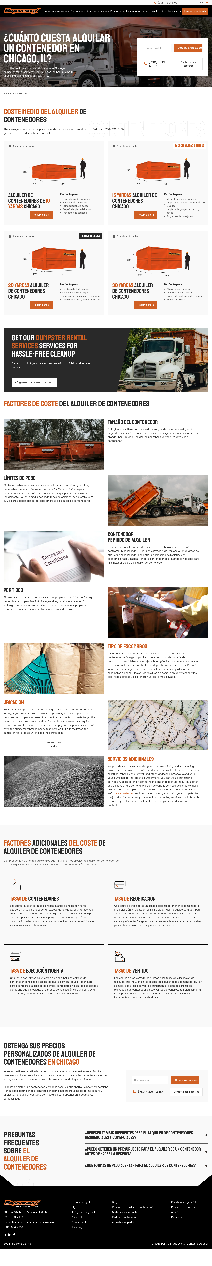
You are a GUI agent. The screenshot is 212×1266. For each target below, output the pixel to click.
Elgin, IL (76, 1207)
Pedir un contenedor (124, 1217)
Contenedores (100, 11)
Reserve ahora (42, 214)
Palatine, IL (78, 1227)
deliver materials (124, 793)
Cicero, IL (77, 1217)
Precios (74, 11)
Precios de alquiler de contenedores (133, 1207)
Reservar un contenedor (195, 11)
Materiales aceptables (125, 1212)
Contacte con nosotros (188, 64)
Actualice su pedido (124, 1222)
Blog (115, 1202)
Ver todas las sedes (54, 744)
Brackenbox (10, 93)
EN (201, 2)
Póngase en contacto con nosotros (127, 11)
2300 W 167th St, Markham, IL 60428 (26, 1212)
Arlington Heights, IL (84, 1212)
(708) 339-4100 (158, 64)
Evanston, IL (79, 1222)
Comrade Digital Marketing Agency (187, 1243)
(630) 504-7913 (13, 1227)
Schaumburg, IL (81, 1202)
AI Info (175, 1212)
